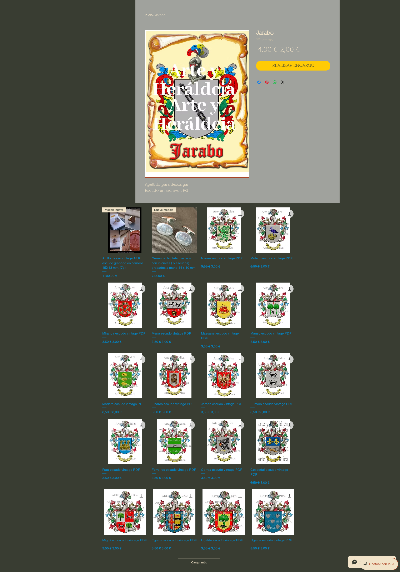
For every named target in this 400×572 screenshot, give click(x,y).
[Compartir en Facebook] (258, 82)
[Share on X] (282, 82)
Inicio (149, 15)
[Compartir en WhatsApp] (274, 82)
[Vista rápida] (223, 230)
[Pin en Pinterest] (266, 82)
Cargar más (199, 562)
